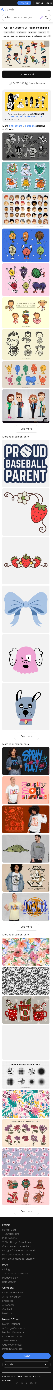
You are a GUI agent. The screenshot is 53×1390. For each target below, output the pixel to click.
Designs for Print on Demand (18, 1250)
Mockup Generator (13, 1332)
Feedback (8, 1313)
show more (10, 119)
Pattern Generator (12, 1349)
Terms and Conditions (15, 1273)
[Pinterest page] (26, 1383)
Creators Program (12, 1292)
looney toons (44, 32)
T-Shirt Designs (10, 1234)
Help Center (9, 1282)
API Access (8, 1305)
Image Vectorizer (12, 1336)
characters (9, 32)
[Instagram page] (17, 1383)
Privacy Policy (10, 1277)
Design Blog (9, 1229)
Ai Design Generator (13, 1328)
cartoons (21, 32)
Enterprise (8, 1301)
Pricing (6, 1269)
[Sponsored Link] (26, 102)
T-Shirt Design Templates (16, 1242)
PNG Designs (9, 1238)
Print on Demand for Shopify (18, 1258)
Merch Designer (11, 1324)
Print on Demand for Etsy (16, 1254)
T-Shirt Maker (9, 1340)
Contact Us (8, 1309)
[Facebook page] (22, 1383)
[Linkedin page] (36, 1383)
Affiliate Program (11, 1296)
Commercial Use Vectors (16, 1246)
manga (32, 32)
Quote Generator (12, 1344)
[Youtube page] (31, 1383)
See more (26, 429)
